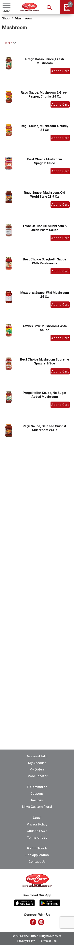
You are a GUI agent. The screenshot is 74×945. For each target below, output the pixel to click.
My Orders (37, 769)
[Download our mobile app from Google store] (49, 902)
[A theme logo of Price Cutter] (29, 7)
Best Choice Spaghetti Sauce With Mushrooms (44, 261)
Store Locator (37, 776)
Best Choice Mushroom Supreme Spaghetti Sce (44, 361)
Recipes (37, 800)
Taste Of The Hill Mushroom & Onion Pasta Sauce (44, 228)
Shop (5, 18)
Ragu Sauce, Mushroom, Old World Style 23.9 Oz (44, 194)
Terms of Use (37, 837)
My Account (37, 763)
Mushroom (23, 18)
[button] (60, 71)
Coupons (37, 793)
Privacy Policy (37, 824)
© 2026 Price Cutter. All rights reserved (37, 936)
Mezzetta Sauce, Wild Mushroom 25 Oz (44, 295)
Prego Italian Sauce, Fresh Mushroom (44, 61)
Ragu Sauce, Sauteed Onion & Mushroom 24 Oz (45, 428)
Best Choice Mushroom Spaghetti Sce (44, 161)
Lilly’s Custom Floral (37, 807)
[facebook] (33, 923)
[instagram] (41, 923)
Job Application (37, 855)
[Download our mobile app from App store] (24, 902)
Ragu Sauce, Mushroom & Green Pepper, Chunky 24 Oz (44, 94)
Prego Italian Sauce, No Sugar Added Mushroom (44, 395)
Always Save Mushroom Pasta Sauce (44, 328)
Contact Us (37, 862)
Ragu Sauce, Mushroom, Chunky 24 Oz (44, 128)
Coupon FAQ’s (37, 831)
